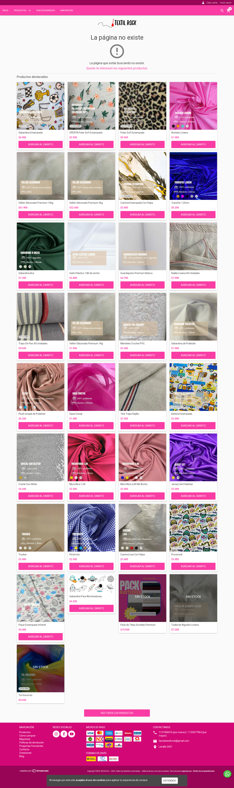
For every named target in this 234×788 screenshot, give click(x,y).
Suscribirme (140, 55)
